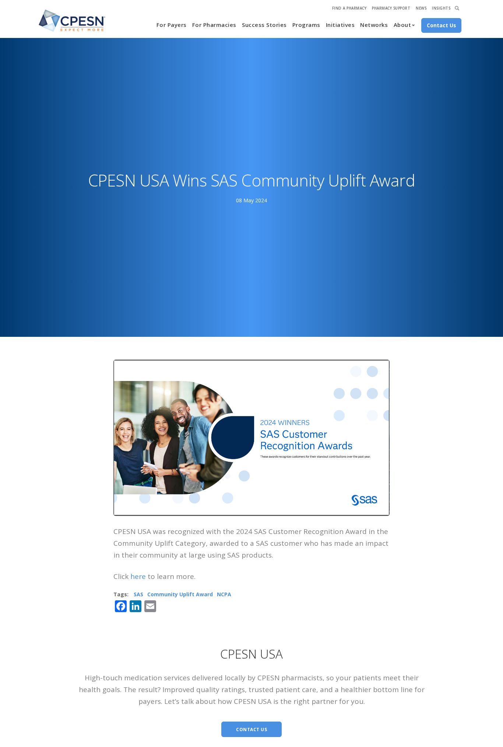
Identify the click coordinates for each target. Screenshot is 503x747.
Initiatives (340, 24)
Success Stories (264, 24)
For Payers (171, 24)
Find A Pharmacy (349, 8)
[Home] (72, 20)
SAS (138, 594)
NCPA (224, 594)
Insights (441, 8)
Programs (306, 24)
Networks (374, 24)
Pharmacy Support (391, 8)
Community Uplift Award (180, 594)
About (402, 24)
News (421, 8)
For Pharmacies (214, 24)
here (138, 576)
